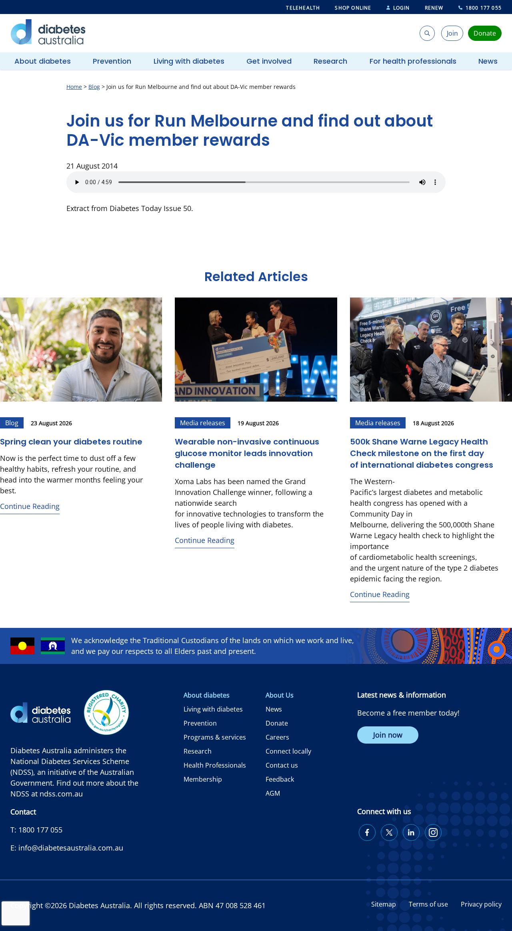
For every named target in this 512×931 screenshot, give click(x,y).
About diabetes (42, 61)
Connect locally (288, 751)
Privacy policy (481, 904)
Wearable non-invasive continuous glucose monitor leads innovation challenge (247, 453)
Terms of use (428, 904)
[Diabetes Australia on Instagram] (433, 832)
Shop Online (353, 7)
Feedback (280, 779)
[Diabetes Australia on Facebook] (367, 832)
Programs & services (215, 737)
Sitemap (383, 904)
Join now (387, 735)
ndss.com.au (61, 793)
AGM (273, 793)
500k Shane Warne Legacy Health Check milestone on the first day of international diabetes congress (421, 453)
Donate (277, 723)
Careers (277, 737)
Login (401, 7)
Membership (203, 779)
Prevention (112, 61)
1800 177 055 (484, 7)
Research (330, 61)
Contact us (282, 765)
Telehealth (303, 7)
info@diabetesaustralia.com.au (70, 848)
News (488, 61)
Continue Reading (30, 506)
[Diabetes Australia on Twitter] (389, 832)
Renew (434, 7)
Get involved (269, 61)
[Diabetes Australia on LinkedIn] (411, 832)
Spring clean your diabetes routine (71, 441)
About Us (280, 695)
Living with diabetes (189, 61)
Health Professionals (215, 765)
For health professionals (413, 61)
